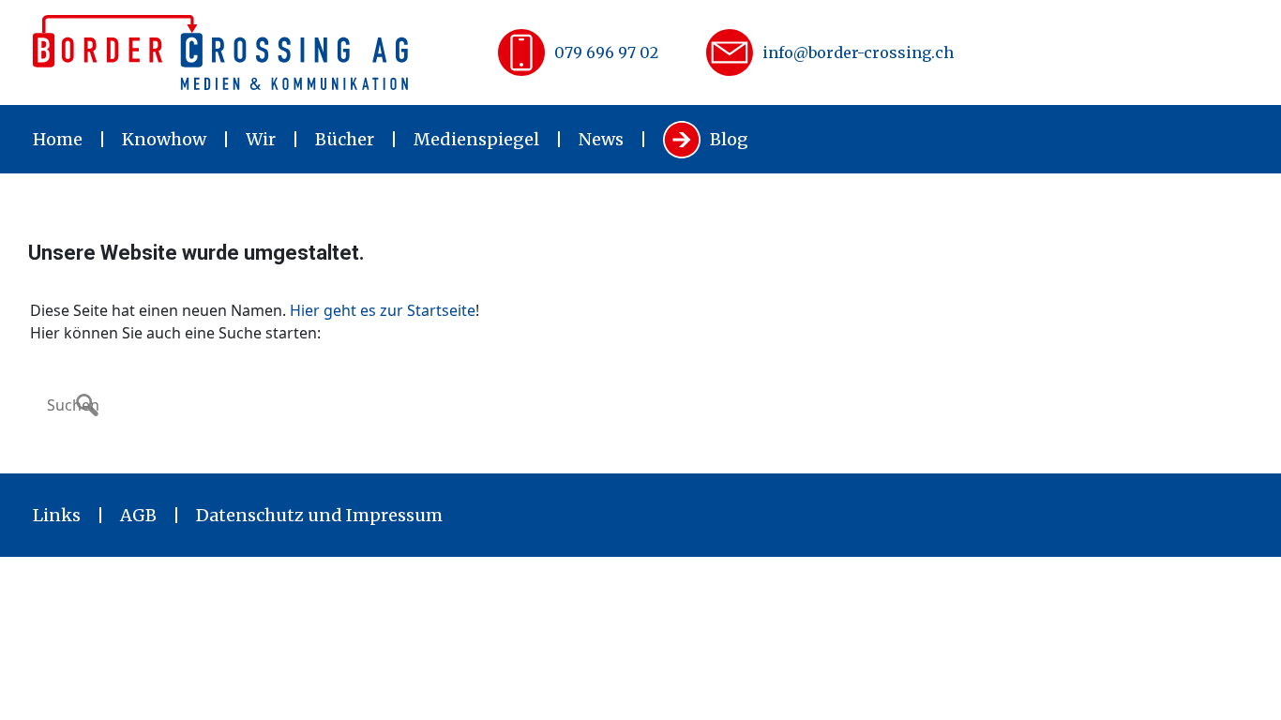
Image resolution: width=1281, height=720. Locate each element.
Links (57, 515)
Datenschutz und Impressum (319, 515)
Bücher (344, 139)
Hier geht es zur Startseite (382, 310)
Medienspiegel (476, 139)
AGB (138, 515)
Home (58, 139)
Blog (729, 139)
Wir (261, 139)
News (601, 139)
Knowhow (164, 139)
